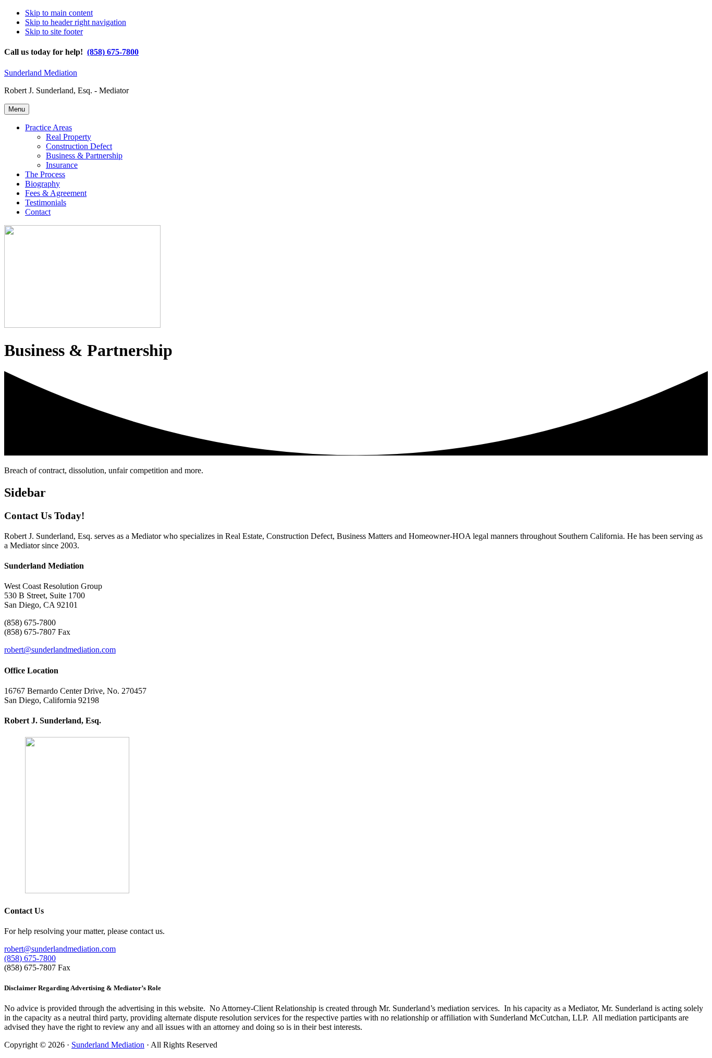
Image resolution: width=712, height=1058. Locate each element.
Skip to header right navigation (75, 22)
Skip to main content (59, 12)
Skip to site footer (54, 31)
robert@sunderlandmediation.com (60, 649)
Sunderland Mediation (40, 72)
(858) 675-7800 (113, 51)
